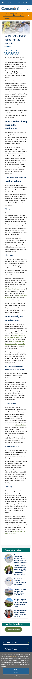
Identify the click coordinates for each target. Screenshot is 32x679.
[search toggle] (30, 2)
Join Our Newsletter (13, 629)
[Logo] (10, 8)
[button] (28, 8)
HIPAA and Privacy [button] (10, 649)
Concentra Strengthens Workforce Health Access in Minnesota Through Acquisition (14, 16)
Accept (16, 669)
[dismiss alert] (28, 16)
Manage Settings (16, 676)
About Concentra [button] (10, 642)
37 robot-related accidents (13, 289)
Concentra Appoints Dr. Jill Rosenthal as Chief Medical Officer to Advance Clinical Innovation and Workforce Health (20, 569)
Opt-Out (16, 672)
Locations (9, 2)
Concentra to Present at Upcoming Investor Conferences (20, 581)
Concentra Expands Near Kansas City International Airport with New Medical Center (20, 602)
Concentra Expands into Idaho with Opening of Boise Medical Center (20, 592)
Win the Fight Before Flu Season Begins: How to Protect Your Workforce (20, 613)
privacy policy (14, 656)
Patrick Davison (21, 425)
